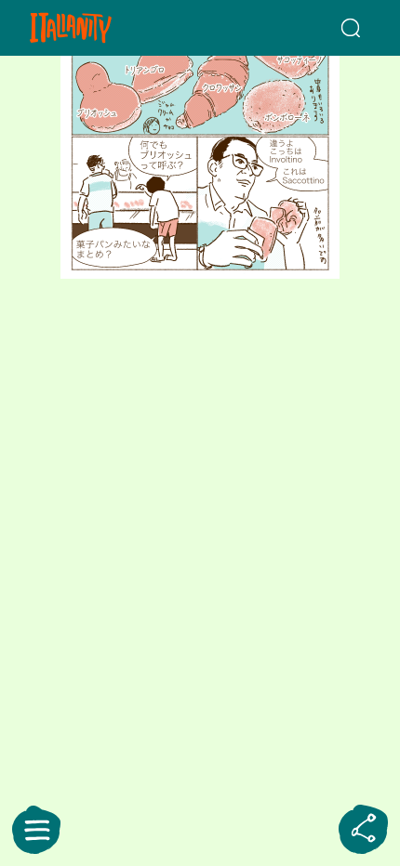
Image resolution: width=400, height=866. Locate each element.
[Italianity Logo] (98, 28)
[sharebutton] (363, 829)
